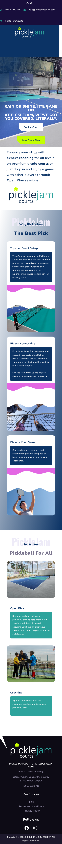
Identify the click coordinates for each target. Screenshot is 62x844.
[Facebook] (27, 3)
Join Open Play (31, 140)
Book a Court (31, 127)
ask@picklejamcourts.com (42, 9)
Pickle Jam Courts (14, 21)
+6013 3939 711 (12, 9)
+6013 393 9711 (31, 785)
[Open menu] (6, 49)
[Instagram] (31, 3)
